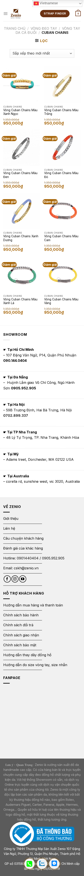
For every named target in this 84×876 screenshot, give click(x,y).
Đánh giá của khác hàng (23, 548)
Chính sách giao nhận (21, 635)
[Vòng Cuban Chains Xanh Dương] (21, 211)
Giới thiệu (11, 518)
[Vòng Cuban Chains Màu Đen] (21, 148)
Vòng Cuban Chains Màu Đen (20, 175)
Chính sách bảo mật (19, 645)
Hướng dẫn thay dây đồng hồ (27, 655)
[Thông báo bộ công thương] (42, 833)
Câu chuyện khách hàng (23, 538)
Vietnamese (48, 3)
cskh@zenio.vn (26, 568)
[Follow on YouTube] (22, 578)
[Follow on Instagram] (15, 578)
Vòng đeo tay (44, 28)
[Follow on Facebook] (7, 578)
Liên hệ (9, 528)
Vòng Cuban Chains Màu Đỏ (61, 175)
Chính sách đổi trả (18, 625)
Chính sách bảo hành (21, 615)
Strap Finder (55, 13)
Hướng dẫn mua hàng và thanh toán (33, 605)
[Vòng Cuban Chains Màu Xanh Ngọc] (21, 84)
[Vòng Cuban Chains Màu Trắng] (62, 84)
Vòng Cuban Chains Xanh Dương (20, 238)
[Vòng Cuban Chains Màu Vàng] (62, 274)
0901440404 (28, 558)
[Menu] (5, 14)
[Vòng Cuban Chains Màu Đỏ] (62, 148)
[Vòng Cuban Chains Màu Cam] (62, 211)
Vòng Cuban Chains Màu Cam (61, 238)
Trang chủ (14, 28)
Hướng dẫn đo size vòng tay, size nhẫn (35, 665)
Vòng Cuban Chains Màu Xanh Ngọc (20, 112)
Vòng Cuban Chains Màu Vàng (61, 301)
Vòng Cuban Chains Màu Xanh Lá (20, 301)
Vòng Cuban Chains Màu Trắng (61, 112)
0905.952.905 (53, 558)
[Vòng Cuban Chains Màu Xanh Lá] (21, 274)
